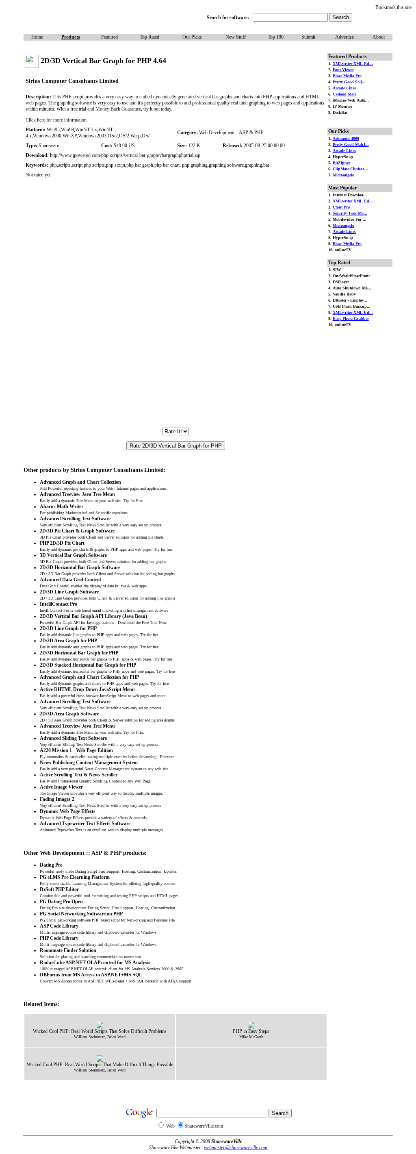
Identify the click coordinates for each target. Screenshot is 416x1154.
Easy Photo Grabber (351, 318)
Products (70, 37)
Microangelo (343, 175)
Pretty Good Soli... (349, 82)
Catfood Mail (344, 94)
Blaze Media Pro (347, 76)
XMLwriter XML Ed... (353, 63)
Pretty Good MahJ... (351, 144)
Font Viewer (343, 69)
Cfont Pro (341, 207)
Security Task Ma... (350, 213)
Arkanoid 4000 (346, 138)
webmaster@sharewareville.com (235, 1147)
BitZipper (341, 163)
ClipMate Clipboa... (350, 169)
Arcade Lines (344, 88)
